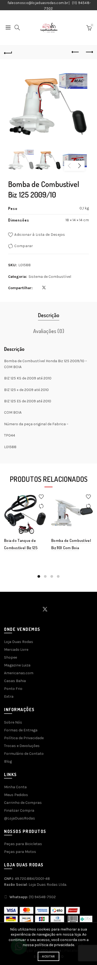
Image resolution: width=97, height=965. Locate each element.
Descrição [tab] (48, 315)
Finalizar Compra (19, 810)
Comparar (23, 246)
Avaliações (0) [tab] (48, 330)
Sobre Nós (13, 722)
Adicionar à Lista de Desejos (39, 234)
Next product (89, 52)
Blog (8, 761)
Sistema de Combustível (50, 276)
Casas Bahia (15, 681)
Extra (8, 696)
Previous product (75, 52)
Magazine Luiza (17, 665)
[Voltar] (8, 52)
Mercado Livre (16, 649)
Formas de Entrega (20, 730)
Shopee (10, 657)
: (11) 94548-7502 (32, 897)
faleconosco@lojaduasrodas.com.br (38, 3)
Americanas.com (18, 673)
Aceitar (48, 956)
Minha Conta (15, 787)
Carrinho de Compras (23, 802)
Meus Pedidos (16, 795)
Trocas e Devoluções (22, 745)
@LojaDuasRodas (19, 818)
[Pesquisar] (17, 27)
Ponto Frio (13, 688)
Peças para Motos (20, 851)
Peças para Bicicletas (23, 844)
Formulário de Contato (24, 753)
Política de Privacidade (24, 738)
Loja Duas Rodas (18, 641)
